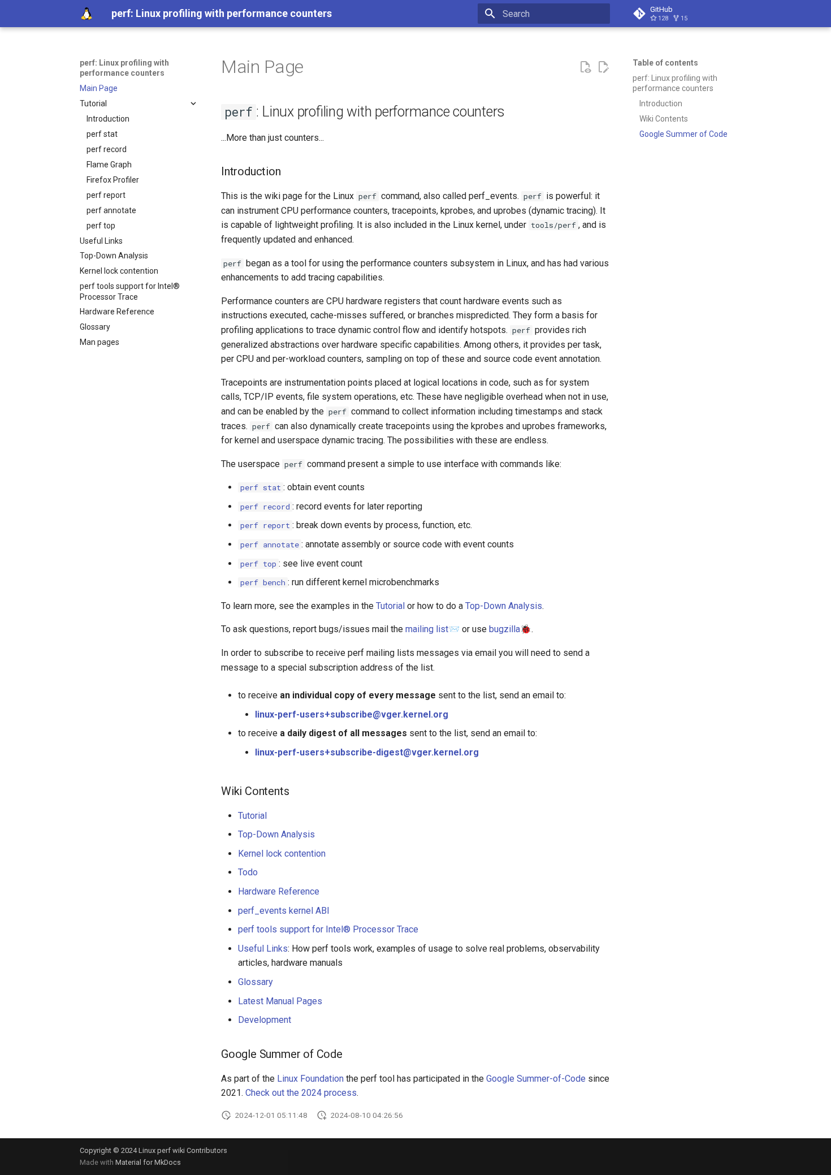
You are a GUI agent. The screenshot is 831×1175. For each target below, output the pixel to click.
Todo (248, 872)
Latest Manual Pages (280, 1001)
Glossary (255, 982)
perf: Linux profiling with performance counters (124, 67)
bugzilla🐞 (510, 629)
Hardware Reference (278, 891)
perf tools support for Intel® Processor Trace (328, 929)
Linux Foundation (310, 1078)
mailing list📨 (432, 629)
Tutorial (390, 606)
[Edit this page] (603, 67)
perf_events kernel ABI (284, 910)
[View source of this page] (585, 67)
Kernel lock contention (282, 853)
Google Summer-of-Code (536, 1078)
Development (264, 1019)
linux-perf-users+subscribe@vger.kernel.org (351, 714)
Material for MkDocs (148, 1162)
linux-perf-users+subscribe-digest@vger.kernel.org (367, 752)
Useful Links (263, 948)
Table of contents (665, 62)
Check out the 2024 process (301, 1092)
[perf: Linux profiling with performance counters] (86, 13)
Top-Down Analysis (503, 606)
